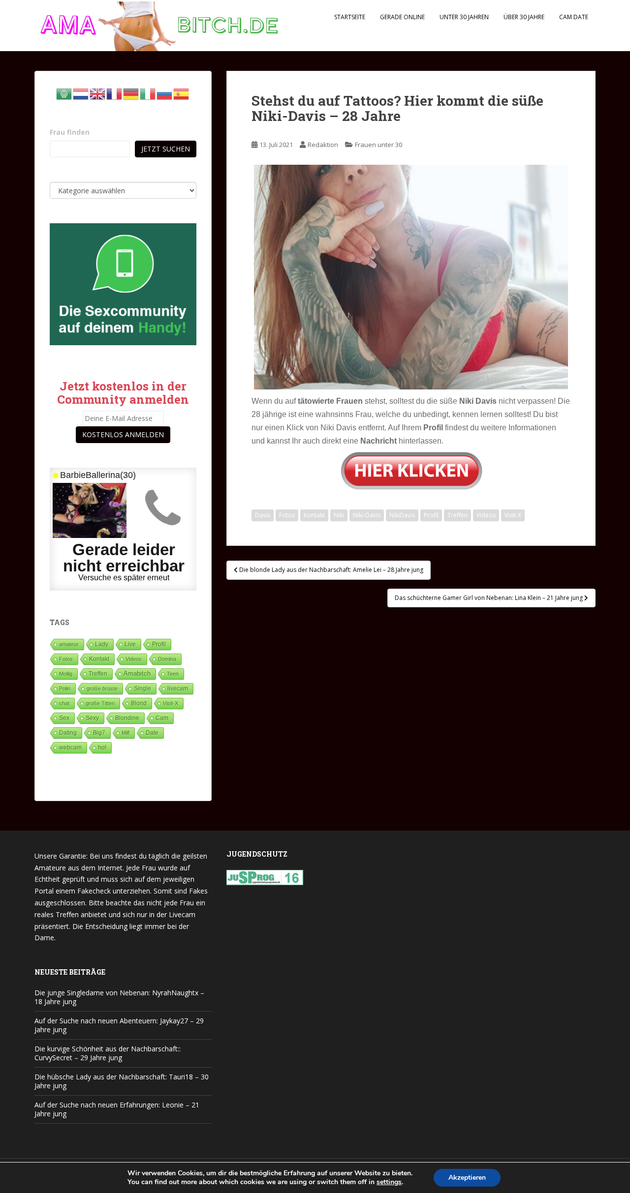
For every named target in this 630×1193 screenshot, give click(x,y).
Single (142, 688)
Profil (431, 515)
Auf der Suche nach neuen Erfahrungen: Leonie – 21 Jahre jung (116, 1109)
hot (102, 747)
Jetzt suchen (165, 148)
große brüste (102, 688)
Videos (486, 515)
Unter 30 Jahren (464, 17)
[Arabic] (64, 93)
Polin (64, 688)
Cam (162, 718)
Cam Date (573, 17)
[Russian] (165, 93)
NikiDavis (402, 515)
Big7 (99, 732)
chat (64, 703)
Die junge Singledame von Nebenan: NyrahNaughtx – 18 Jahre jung (119, 997)
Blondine (127, 718)
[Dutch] (81, 93)
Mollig (65, 674)
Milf (125, 733)
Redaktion (323, 144)
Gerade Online (402, 17)
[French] (114, 93)
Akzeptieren (467, 1177)
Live (130, 644)
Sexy (92, 718)
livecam (177, 688)
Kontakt (314, 515)
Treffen (457, 515)
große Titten (100, 703)
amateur (69, 644)
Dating (68, 732)
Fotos (287, 515)
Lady (101, 644)
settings (389, 1182)
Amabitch (137, 673)
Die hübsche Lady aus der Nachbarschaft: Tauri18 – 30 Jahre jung (121, 1081)
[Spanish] (181, 93)
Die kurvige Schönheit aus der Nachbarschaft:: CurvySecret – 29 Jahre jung (107, 1053)
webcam (70, 747)
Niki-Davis (366, 515)
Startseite (349, 17)
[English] (98, 93)
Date (152, 732)
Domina (167, 659)
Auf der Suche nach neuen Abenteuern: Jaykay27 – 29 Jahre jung (119, 1025)
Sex (64, 718)
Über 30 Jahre (524, 17)
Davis (262, 515)
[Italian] (148, 93)
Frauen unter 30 (378, 144)
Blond (139, 703)
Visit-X (512, 515)
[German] (131, 93)
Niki (339, 515)
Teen (173, 674)
